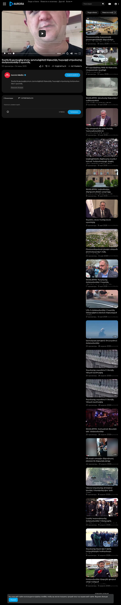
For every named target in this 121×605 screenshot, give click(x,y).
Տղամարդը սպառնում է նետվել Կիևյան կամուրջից (100, 371)
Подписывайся (72, 75)
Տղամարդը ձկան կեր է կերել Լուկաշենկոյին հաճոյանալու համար (98, 551)
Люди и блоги (33, 1)
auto (75, 47)
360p (75, 53)
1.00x (63, 53)
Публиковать (74, 112)
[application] (42, 33)
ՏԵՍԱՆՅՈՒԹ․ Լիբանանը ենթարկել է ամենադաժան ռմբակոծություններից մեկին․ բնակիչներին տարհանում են (102, 102)
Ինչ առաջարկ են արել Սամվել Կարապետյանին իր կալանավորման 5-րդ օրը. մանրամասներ (99, 132)
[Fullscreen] (79, 53)
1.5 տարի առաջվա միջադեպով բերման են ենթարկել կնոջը (99, 459)
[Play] (5, 53)
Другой (62, 1)
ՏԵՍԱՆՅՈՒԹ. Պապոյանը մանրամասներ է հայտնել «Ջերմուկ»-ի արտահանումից (99, 282)
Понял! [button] (13, 600)
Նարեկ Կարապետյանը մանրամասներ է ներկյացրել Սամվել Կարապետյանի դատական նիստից (101, 522)
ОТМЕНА (62, 112)
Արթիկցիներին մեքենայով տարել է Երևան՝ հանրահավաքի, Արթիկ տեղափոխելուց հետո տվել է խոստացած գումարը (101, 163)
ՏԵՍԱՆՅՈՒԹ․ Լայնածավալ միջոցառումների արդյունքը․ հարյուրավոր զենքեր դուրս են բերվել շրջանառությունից (99, 193)
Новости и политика (49, 1)
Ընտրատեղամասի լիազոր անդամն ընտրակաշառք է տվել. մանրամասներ (102, 251)
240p (75, 44)
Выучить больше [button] (101, 596)
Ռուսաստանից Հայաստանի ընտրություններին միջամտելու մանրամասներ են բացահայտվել (100, 39)
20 (67, 53)
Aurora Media (17, 75)
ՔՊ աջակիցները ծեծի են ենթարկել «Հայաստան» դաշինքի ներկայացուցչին (101, 70)
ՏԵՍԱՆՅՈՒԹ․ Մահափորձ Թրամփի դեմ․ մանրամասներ (101, 430)
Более (68, 1)
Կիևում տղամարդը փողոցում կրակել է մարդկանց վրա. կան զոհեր (99, 490)
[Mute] (71, 53)
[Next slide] (115, 12)
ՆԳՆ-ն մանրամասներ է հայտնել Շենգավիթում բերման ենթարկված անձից (101, 312)
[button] (116, 4)
